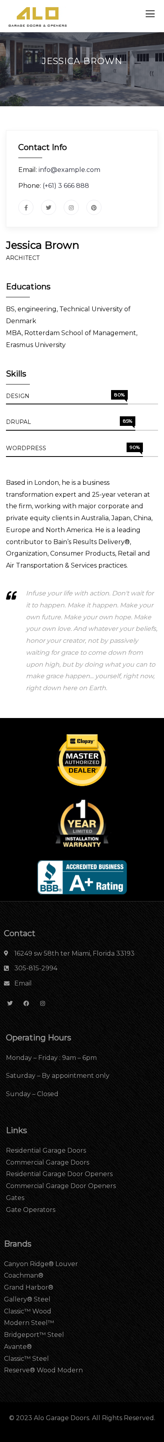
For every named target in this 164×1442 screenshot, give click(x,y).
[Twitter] (10, 1003)
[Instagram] (43, 1003)
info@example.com (69, 170)
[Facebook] (26, 1003)
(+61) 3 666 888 (66, 185)
